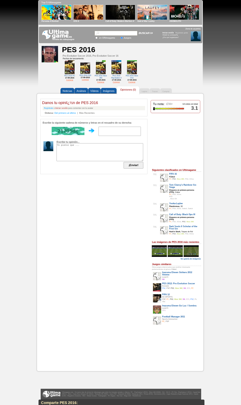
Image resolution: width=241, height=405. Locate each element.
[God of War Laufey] (152, 19)
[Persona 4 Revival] (56, 19)
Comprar (69, 80)
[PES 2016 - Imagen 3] (191, 251)
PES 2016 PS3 (85, 75)
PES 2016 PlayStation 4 (116, 77)
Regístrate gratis (181, 33)
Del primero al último (65, 113)
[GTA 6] (88, 19)
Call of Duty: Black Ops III (182, 214)
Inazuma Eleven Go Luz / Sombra (179, 305)
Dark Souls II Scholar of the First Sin (183, 227)
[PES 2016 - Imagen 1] (159, 251)
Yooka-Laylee (176, 203)
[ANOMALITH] (184, 19)
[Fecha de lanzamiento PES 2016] (70, 74)
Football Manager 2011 (173, 316)
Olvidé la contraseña (170, 35)
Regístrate (48, 108)
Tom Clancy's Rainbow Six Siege (182, 186)
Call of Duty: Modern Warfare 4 (119, 21)
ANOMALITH (175, 21)
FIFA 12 (166, 294)
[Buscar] (145, 33)
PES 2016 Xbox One (132, 77)
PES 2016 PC (69, 76)
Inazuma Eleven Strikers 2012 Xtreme (177, 273)
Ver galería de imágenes (191, 259)
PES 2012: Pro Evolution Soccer (178, 283)
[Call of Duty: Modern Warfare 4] (120, 19)
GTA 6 (76, 21)
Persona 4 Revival (50, 21)
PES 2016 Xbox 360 (101, 77)
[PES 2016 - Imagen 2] (175, 251)
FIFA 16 (173, 174)
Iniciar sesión (168, 33)
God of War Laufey (146, 21)
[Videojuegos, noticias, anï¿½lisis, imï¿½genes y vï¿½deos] (58, 35)
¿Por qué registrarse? (170, 37)
